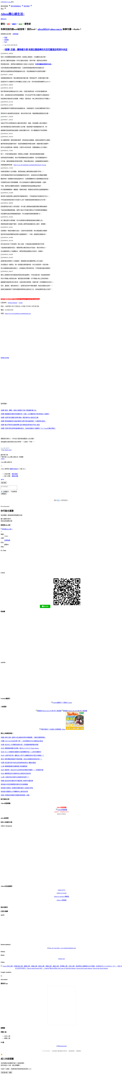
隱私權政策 (72, 1051)
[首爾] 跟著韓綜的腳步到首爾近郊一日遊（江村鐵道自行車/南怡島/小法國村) (25, 414)
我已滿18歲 (4, 1072)
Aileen (3, 458)
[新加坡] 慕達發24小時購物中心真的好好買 (14, 791)
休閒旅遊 (15, 34)
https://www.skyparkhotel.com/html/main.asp (18, 313)
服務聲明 (78, 1051)
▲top (2, 479)
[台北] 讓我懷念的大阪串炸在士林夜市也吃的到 (16, 773)
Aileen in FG (61, 890)
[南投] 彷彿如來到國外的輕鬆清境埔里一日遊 (15, 795)
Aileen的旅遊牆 (61, 807)
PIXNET (48, 1051)
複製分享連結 (61, 814)
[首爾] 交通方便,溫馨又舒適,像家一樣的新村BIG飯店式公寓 (19, 417)
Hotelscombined (12, 302)
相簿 (5, 37)
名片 (5, 42)
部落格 (6, 40)
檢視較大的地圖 (5, 357)
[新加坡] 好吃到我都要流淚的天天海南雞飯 (14, 784)
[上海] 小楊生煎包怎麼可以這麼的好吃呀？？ (15, 777)
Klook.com (61, 958)
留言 (15, 469)
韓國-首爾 (15, 476)
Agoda (21, 302)
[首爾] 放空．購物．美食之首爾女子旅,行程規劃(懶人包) (18, 410)
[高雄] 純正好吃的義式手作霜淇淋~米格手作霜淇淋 (17, 780)
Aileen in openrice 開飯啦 (61, 896)
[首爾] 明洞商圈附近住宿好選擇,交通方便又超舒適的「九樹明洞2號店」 (23, 421)
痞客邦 (12, 469)
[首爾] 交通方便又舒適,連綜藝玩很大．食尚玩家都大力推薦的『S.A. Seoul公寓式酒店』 (28, 428)
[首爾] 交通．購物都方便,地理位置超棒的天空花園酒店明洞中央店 (35, 49)
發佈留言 (3, 493)
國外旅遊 (15, 474)
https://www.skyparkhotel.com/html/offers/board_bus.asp (30, 165)
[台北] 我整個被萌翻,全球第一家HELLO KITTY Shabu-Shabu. (20, 748)
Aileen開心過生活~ (12, 14)
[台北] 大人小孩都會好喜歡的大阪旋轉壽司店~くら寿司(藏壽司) (21, 752)
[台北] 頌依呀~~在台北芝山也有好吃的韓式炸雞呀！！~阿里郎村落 (22, 770)
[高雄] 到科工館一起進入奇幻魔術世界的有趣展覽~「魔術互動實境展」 (23, 737)
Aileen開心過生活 (5, 448)
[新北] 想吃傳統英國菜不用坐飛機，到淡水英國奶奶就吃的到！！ (21, 759)
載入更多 (3, 482)
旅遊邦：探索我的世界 (61, 812)
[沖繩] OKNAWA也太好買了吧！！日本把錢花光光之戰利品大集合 (22, 741)
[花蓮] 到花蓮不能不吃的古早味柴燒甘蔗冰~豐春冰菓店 (18, 762)
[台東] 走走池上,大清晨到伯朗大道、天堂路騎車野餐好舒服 (19, 744)
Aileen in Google (61, 893)
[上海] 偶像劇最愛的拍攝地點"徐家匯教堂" (14, 766)
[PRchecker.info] (61, 1046)
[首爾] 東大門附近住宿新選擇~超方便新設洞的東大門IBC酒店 (20, 425)
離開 (10, 1072)
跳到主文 (3, 19)
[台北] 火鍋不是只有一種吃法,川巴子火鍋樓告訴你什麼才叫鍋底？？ (22, 755)
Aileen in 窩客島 (61, 900)
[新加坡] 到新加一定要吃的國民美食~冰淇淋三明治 (17, 788)
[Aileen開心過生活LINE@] (6, 450)
